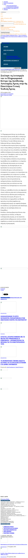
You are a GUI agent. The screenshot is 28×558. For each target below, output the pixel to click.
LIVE (4, 4)
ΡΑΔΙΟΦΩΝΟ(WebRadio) (12, 7)
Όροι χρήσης (7, 531)
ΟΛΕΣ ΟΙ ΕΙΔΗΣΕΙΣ (8, 3)
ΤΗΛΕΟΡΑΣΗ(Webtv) (11, 5)
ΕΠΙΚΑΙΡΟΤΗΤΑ (3, 313)
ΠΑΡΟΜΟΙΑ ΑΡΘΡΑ (5, 297)
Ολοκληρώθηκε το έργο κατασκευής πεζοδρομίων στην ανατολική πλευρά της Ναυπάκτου (14, 318)
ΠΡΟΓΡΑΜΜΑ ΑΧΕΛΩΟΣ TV (10, 8)
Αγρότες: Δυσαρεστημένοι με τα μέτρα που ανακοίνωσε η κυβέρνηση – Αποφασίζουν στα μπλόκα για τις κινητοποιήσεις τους (13, 340)
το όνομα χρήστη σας (19, 22)
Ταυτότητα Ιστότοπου (10, 528)
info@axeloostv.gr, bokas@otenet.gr (15, 367)
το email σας (17, 31)
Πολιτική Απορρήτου (10, 530)
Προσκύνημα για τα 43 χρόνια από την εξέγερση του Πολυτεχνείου (14, 544)
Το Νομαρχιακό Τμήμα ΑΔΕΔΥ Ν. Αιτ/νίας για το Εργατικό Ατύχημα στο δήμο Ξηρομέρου (13, 362)
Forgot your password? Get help (8, 27)
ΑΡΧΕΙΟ (5, 9)
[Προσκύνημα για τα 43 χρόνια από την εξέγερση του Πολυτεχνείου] (4, 542)
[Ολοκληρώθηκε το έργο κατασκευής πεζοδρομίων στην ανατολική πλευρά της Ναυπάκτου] (8, 312)
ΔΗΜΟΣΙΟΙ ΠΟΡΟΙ (8, 527)
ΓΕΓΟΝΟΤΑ (3, 333)
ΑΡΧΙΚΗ (5, 1)
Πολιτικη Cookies (8, 533)
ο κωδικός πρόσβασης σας (20, 24)
